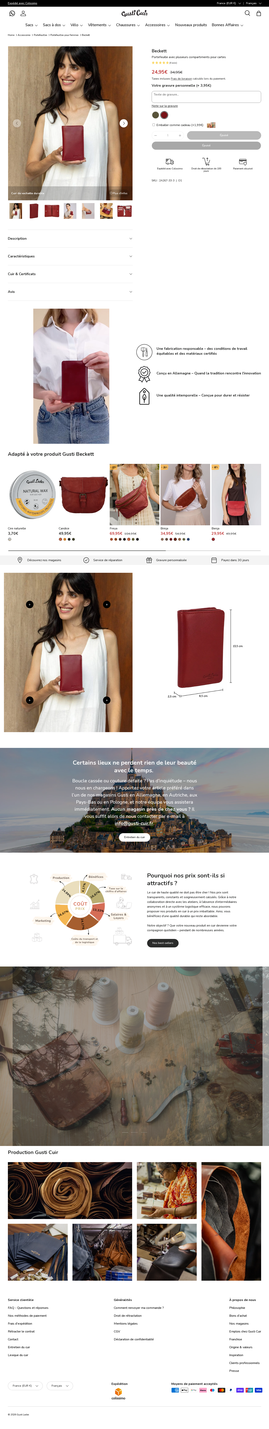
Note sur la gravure (165, 106)
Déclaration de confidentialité (134, 1339)
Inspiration (236, 1355)
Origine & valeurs (240, 1347)
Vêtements (97, 25)
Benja (215, 528)
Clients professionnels (244, 1363)
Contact (13, 1339)
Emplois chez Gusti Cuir (245, 1331)
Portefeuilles (40, 35)
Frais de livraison (181, 79)
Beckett (86, 35)
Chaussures (125, 25)
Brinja (164, 528)
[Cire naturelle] (33, 494)
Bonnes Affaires (225, 25)
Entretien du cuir (134, 837)
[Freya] (134, 494)
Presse (234, 1371)
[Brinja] (185, 494)
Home (11, 35)
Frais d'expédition (20, 1323)
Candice (64, 528)
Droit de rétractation (128, 1316)
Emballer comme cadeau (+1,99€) (179, 125)
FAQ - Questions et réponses (28, 1308)
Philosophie (237, 1308)
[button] (12, 13)
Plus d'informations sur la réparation (153, 1088)
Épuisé (224, 135)
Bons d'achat (238, 1316)
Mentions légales (126, 1323)
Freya (113, 528)
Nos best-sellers (162, 943)
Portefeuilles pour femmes (64, 35)
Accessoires (155, 25)
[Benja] (236, 494)
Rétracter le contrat (21, 1331)
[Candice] (83, 494)
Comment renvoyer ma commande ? (139, 1308)
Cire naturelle (17, 528)
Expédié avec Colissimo (22, 3)
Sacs (29, 25)
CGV (117, 1331)
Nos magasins (239, 1323)
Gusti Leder (23, 1414)
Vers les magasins (104, 1088)
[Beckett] (156, 115)
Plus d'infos (120, 193)
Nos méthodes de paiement (27, 1316)
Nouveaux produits (191, 25)
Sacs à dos (52, 25)
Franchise (235, 1339)
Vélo (74, 25)
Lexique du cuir (18, 1355)
